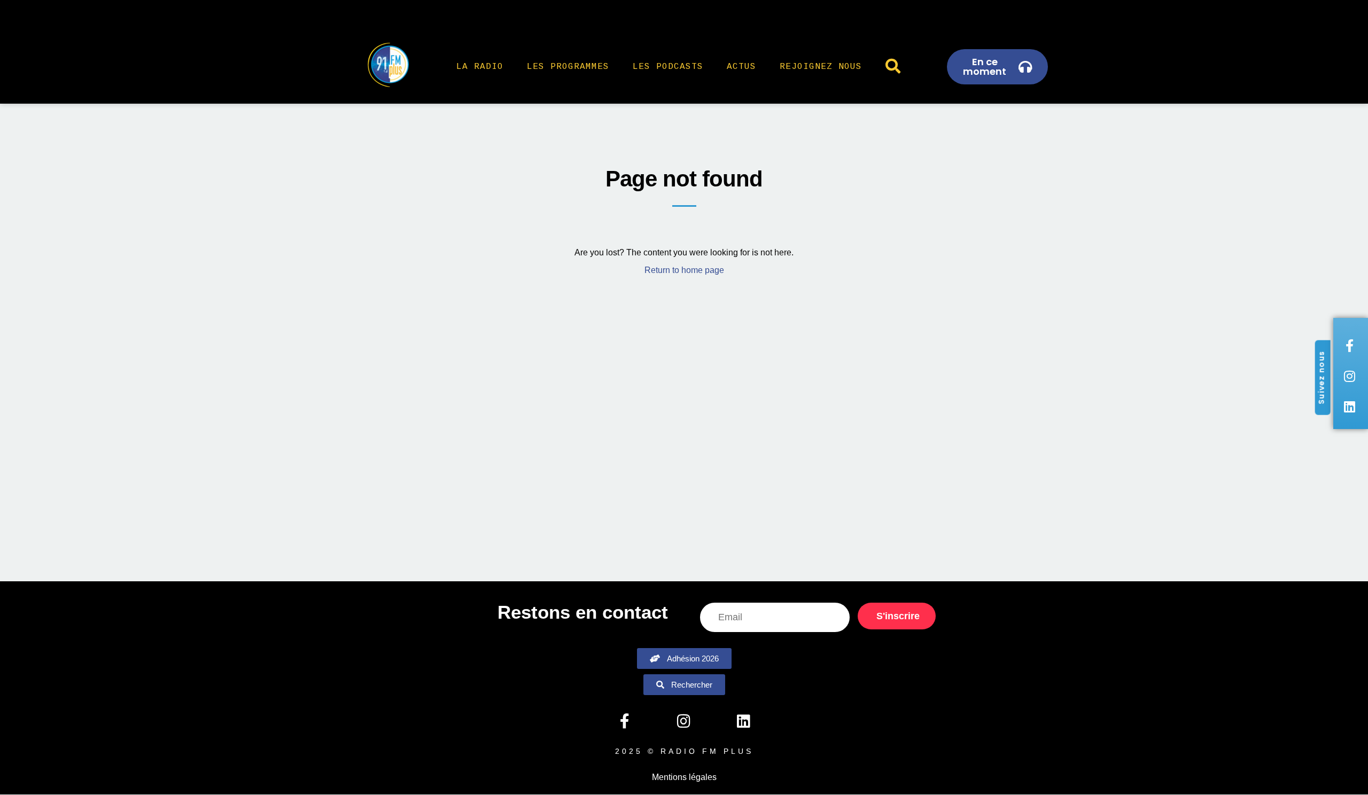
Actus (741, 67)
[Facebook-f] (624, 721)
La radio (479, 67)
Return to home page (684, 270)
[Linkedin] (743, 721)
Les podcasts (668, 67)
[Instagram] (684, 721)
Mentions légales (684, 777)
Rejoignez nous (821, 67)
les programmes (568, 67)
